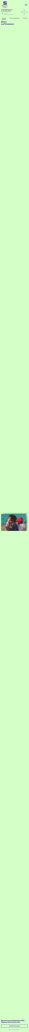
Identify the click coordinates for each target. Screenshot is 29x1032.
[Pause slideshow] (10, 1030)
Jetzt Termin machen (14, 1026)
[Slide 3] (17, 1030)
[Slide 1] (14, 1030)
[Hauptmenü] (26, 5)
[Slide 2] (16, 1030)
